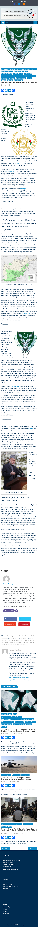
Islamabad (32, 638)
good (14, 638)
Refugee (29, 78)
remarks (30, 429)
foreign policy (16, 386)
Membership (6, 907)
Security (3, 80)
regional (31, 642)
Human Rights (28, 73)
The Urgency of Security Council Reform (33, 848)
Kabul (2, 640)
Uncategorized (18, 80)
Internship (6, 913)
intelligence (23, 638)
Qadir (23, 642)
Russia (3, 724)
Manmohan (12, 640)
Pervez (13, 642)
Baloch (27, 636)
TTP (25, 645)
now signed (23, 189)
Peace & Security (20, 78)
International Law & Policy (8, 76)
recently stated (23, 298)
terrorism (21, 645)
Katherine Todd (19, 722)
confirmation (26, 313)
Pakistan (33, 76)
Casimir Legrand (6, 775)
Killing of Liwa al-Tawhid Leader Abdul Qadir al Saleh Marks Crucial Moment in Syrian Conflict (19, 830)
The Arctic (4, 727)
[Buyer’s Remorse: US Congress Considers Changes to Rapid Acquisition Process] (19, 764)
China (9, 714)
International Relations (23, 76)
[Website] (16, 610)
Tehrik (16, 645)
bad (23, 636)
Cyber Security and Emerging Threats (20, 69)
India (18, 638)
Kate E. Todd (19, 733)
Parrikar (8, 642)
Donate (5, 909)
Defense (34, 69)
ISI (27, 638)
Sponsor (5, 911)
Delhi (2, 638)
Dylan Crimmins (27, 824)
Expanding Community (20, 71)
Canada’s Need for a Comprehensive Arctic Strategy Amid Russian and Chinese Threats (18, 730)
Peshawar (19, 642)
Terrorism (10, 80)
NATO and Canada (31, 722)
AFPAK (20, 636)
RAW (27, 642)
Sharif (7, 645)
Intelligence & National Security (9, 719)
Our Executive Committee (11, 886)
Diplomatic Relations (7, 71)
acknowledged (10, 171)
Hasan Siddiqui (18, 73)
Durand (6, 638)
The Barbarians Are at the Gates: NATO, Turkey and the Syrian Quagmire (6, 848)
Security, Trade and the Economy (22, 724)
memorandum (20, 640)
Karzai (6, 640)
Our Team (6, 888)
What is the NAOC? (8, 884)
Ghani (10, 638)
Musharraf (28, 640)
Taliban (12, 645)
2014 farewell (21, 163)
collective (32, 636)
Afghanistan (4, 69)
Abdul (8, 636)
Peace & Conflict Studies (7, 78)
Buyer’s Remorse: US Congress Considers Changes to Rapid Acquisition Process (17, 778)
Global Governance (6, 73)
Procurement (15, 775)
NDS (32, 640)
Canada (3, 714)
